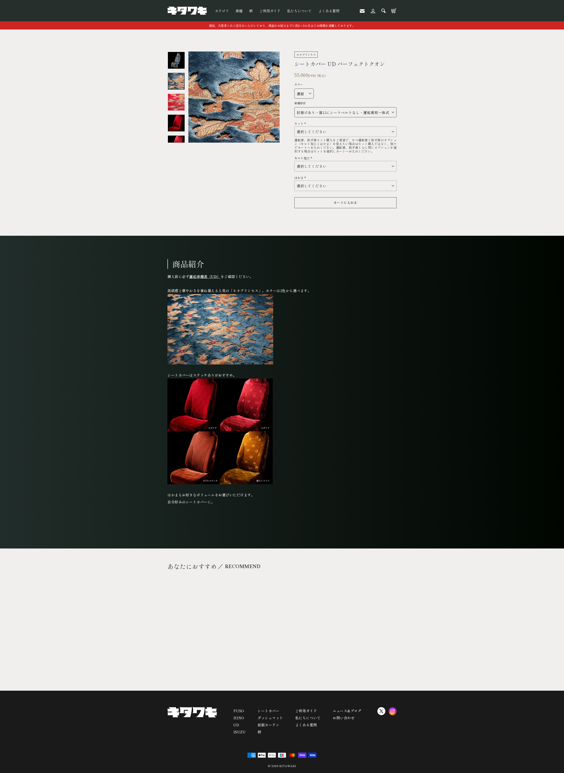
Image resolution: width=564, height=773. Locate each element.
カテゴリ (222, 10)
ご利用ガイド (269, 10)
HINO (238, 717)
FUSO (238, 710)
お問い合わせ (343, 717)
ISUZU (239, 731)
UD (236, 724)
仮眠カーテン (268, 724)
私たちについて (299, 10)
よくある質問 (329, 10)
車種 (239, 10)
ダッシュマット (270, 717)
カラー (298, 84)
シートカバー (268, 710)
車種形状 (300, 103)
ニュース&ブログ (347, 710)
